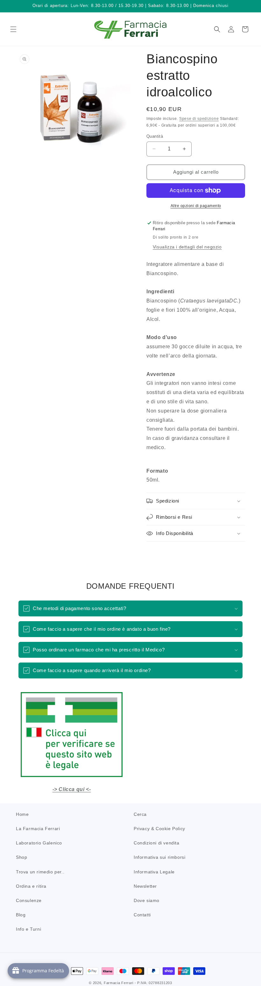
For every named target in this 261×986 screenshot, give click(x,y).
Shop (21, 857)
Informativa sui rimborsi (159, 857)
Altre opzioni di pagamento (196, 206)
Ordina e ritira (31, 886)
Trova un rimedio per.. (40, 871)
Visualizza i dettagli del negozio (187, 246)
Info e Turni (28, 929)
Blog (20, 914)
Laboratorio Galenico (39, 842)
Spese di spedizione (199, 118)
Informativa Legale (154, 871)
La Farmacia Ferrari (38, 828)
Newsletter (145, 886)
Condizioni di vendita (157, 842)
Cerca (140, 814)
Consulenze (29, 900)
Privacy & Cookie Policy (159, 828)
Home (22, 814)
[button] (13, 29)
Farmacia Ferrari (118, 983)
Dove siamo (146, 900)
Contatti (142, 914)
